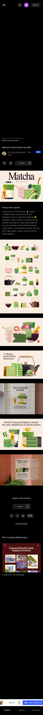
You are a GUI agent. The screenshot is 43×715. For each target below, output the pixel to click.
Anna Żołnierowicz (17, 138)
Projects (5, 138)
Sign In (36, 5)
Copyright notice (21, 524)
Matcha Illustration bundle (10, 140)
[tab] (7, 710)
